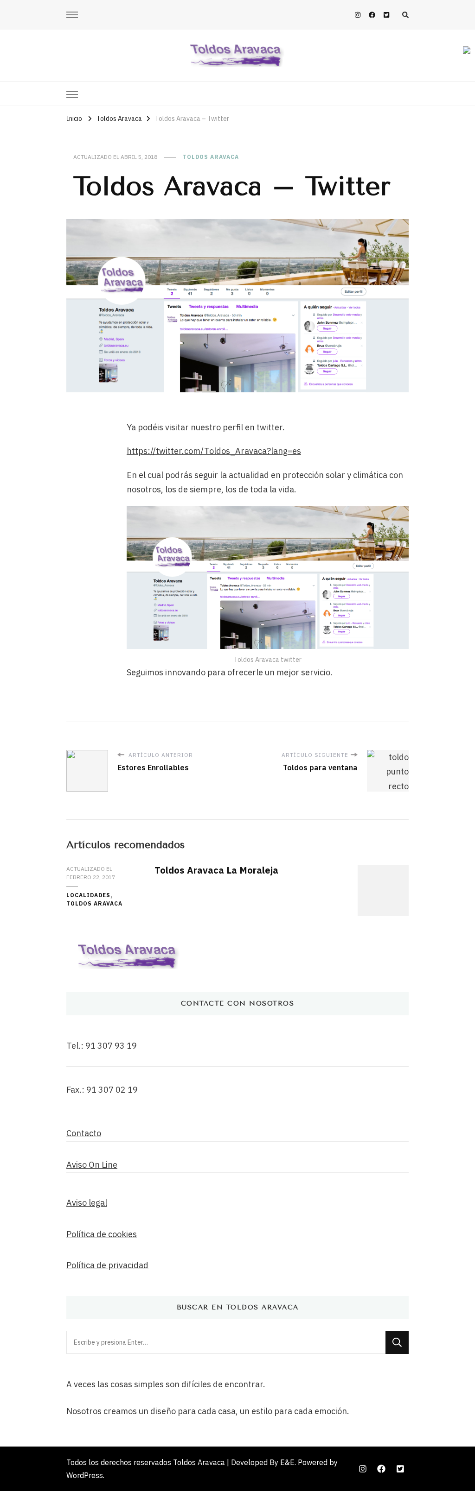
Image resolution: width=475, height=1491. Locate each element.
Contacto (83, 1133)
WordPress (84, 1475)
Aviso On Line (91, 1164)
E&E (287, 1462)
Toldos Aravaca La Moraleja (216, 870)
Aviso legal (86, 1202)
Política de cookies (101, 1234)
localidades (88, 895)
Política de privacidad (107, 1265)
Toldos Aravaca (211, 156)
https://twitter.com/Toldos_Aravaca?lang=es (214, 451)
